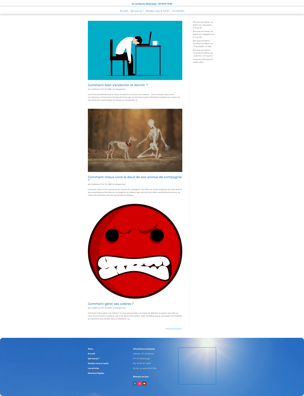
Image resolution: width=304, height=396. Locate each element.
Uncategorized (119, 89)
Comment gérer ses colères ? (111, 304)
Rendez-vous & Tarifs (157, 11)
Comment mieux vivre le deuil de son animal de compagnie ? (135, 178)
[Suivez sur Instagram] (140, 383)
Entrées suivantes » (174, 329)
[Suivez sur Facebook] (135, 383)
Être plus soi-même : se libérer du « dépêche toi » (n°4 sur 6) (204, 34)
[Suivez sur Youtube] (144, 383)
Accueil (124, 11)
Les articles (178, 11)
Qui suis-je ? (136, 11)
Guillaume (95, 89)
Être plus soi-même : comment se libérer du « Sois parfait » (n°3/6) (203, 44)
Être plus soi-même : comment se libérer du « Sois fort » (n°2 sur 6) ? (203, 53)
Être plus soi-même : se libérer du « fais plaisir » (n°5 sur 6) (203, 25)
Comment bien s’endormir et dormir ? (118, 85)
